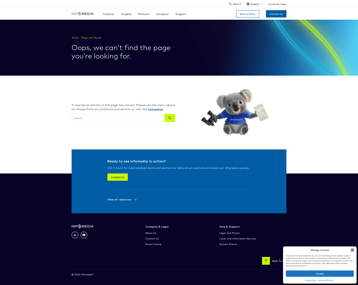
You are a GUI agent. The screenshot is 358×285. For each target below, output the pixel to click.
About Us (150, 232)
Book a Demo (248, 13)
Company (162, 14)
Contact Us (276, 13)
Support (180, 14)
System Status (228, 244)
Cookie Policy (311, 280)
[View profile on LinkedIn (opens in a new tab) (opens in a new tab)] (75, 235)
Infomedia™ (87, 274)
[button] (352, 250)
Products (108, 14)
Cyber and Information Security (237, 238)
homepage (155, 109)
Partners (143, 14)
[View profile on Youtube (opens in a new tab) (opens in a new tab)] (84, 235)
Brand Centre (153, 244)
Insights (126, 14)
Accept (320, 273)
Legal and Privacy (325, 280)
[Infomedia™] (83, 14)
